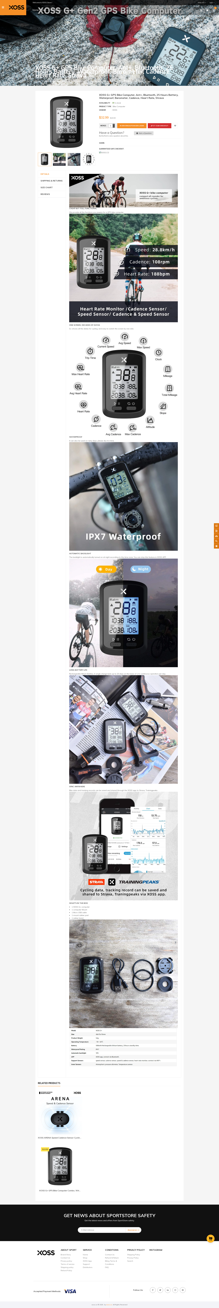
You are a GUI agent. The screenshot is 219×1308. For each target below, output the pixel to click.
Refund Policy (66, 1270)
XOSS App (87, 1261)
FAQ (107, 1267)
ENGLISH (201, 3)
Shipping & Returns (52, 180)
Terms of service (67, 1264)
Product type (105, 106)
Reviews (45, 194)
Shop (85, 1258)
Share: (102, 143)
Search (130, 1261)
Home (85, 1255)
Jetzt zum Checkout (159, 126)
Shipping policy (67, 1267)
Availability (104, 103)
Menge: (103, 126)
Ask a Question (145, 133)
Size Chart (47, 187)
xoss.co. (109, 1305)
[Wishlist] (175, 125)
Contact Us (65, 1258)
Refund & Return (112, 1258)
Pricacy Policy (133, 1258)
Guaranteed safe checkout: (111, 149)
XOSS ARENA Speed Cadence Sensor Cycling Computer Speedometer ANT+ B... (76, 1137)
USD (209, 2)
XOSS (114, 110)
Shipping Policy (133, 1255)
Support (86, 1264)
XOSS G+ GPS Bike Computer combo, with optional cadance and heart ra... (76, 1190)
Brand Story (66, 1255)
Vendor (102, 110)
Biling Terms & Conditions (111, 1262)
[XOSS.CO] (69, 1291)
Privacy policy (66, 1261)
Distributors (87, 1267)
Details (45, 174)
